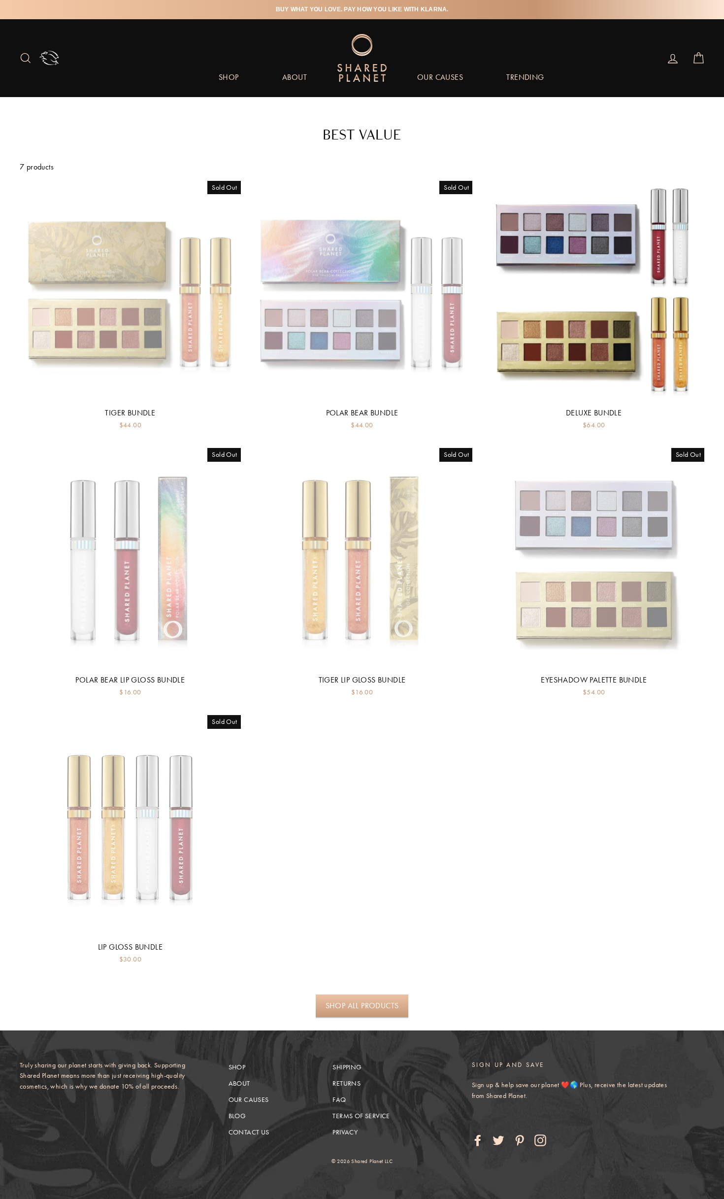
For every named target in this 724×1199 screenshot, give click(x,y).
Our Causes (440, 77)
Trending (525, 77)
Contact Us (249, 1132)
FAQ (339, 1100)
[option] (362, 9)
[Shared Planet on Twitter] (498, 1140)
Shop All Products (362, 1005)
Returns (346, 1083)
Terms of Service (361, 1116)
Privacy (345, 1132)
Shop (229, 77)
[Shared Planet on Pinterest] (520, 1140)
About (294, 77)
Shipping (347, 1067)
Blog (237, 1116)
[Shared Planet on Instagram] (540, 1140)
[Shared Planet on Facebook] (478, 1140)
